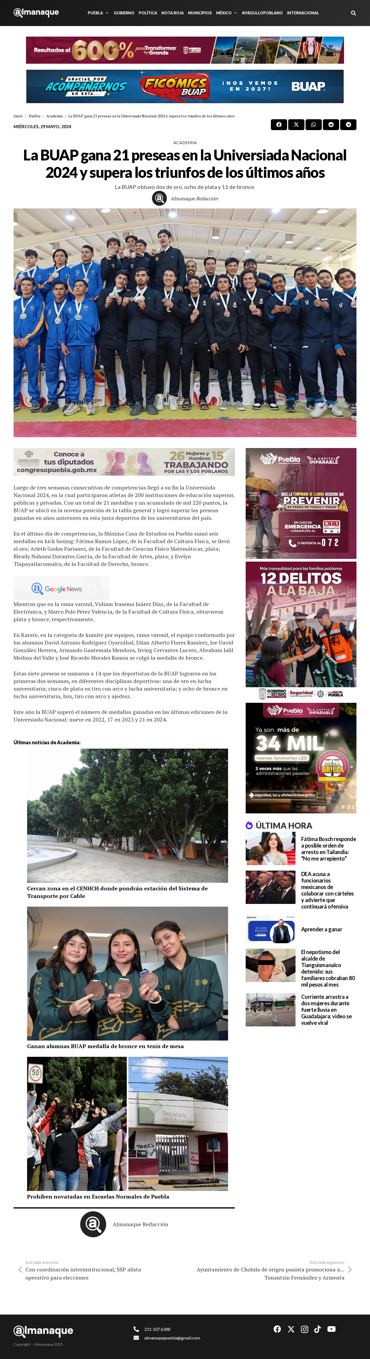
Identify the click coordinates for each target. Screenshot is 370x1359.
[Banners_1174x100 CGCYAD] (185, 50)
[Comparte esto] (279, 124)
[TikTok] (317, 1329)
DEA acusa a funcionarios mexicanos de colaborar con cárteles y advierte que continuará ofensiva (327, 890)
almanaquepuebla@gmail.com (172, 1337)
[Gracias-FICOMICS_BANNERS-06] (185, 86)
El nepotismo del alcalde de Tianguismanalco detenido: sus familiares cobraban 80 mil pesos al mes (328, 968)
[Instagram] (304, 1329)
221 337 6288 (157, 1329)
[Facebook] (277, 1329)
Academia (185, 142)
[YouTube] (331, 1329)
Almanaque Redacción (194, 198)
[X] (291, 1329)
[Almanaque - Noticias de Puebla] (36, 13)
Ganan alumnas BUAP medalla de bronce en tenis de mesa (105, 1046)
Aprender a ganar (321, 929)
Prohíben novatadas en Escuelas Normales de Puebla (98, 1196)
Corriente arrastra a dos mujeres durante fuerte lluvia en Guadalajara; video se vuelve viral (326, 1009)
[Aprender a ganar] (271, 929)
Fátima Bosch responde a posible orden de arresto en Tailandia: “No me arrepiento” (328, 849)
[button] (106, 13)
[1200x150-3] (124, 462)
